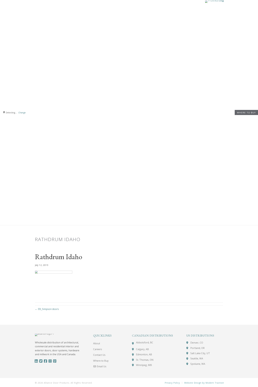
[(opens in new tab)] (214, 112)
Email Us (101, 366)
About (96, 343)
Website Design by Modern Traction (204, 383)
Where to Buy (246, 112)
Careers (97, 349)
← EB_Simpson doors (47, 309)
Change (22, 112)
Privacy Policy (172, 383)
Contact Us (99, 355)
